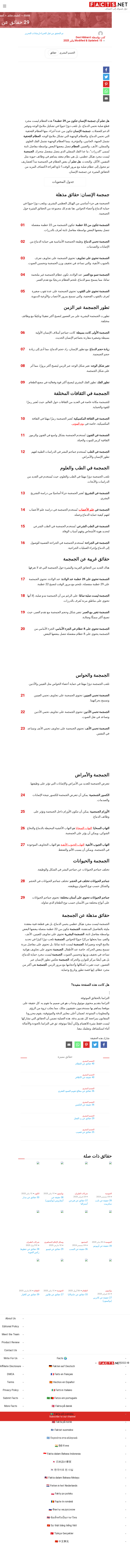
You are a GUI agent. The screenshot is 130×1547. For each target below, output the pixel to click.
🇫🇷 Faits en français (62, 1374)
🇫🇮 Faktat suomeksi (62, 1429)
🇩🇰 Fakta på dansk (62, 1406)
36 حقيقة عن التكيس (84, 1104)
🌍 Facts (62, 1358)
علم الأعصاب (86, 509)
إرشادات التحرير (32, 33)
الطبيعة (13, 15)
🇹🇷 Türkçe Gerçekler (61, 1533)
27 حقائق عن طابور (54, 1294)
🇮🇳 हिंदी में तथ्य (62, 1445)
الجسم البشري (62, 52)
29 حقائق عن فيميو (54, 1249)
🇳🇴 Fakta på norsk (62, 1421)
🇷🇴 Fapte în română (62, 1501)
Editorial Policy (10, 1326)
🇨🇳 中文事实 (62, 1541)
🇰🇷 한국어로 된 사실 (61, 1469)
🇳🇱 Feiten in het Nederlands (61, 1485)
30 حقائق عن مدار (31, 1197)
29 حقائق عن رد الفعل (84, 1118)
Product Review (11, 1342)
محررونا (31, 1013)
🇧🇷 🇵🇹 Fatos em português (62, 1398)
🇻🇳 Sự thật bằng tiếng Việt (62, 1525)
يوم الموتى (78, 423)
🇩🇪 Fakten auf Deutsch (62, 1366)
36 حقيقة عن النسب (78, 1249)
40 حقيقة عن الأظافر (84, 1077)
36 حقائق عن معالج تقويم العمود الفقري (76, 1091)
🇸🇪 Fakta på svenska (61, 1413)
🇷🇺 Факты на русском (62, 1509)
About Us (10, 1318)
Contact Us (10, 1350)
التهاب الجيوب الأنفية (72, 844)
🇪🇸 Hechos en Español (61, 1382)
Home (27, 15)
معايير (66, 1013)
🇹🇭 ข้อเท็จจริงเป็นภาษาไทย (62, 1517)
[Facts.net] (108, 4)
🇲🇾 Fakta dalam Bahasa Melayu (62, 1477)
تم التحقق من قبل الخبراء (51, 33)
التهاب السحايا (84, 828)
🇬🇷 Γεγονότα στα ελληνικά (62, 1437)
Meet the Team (10, 1334)
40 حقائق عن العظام (84, 1063)
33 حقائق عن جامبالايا (78, 1294)
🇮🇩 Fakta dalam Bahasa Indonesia (62, 1453)
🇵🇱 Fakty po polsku (62, 1493)
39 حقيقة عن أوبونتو (102, 1246)
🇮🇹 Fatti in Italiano (62, 1390)
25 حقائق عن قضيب (85, 1132)
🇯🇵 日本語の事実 (61, 1461)
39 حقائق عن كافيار (30, 1294)
